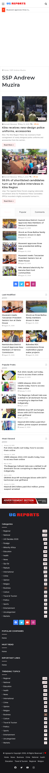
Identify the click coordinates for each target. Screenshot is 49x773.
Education (7, 551)
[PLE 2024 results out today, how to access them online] (9, 375)
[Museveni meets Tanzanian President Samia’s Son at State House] (9, 259)
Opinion (6, 580)
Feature (6, 568)
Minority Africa (9, 547)
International (8, 572)
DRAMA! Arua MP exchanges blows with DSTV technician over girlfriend (31, 412)
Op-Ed (6, 564)
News (5, 560)
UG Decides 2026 (10, 539)
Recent (7, 212)
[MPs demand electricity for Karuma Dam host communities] (9, 271)
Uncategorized (9, 612)
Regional (6, 531)
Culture (6, 592)
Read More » (9, 145)
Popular (22, 212)
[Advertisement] (24, 39)
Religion (6, 584)
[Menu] (3, 5)
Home (6, 70)
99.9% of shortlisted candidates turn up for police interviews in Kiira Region (23, 184)
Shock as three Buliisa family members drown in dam (36, 317)
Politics (6, 600)
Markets (6, 616)
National (6, 535)
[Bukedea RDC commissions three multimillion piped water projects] (36, 336)
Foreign (6, 543)
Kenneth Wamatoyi (10, 124)
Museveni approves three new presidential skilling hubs (30, 246)
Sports (6, 604)
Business (7, 588)
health (5, 555)
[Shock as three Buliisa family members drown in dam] (9, 235)
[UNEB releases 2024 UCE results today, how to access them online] (9, 386)
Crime (5, 576)
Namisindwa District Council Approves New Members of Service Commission (31, 223)
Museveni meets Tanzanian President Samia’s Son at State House (31, 258)
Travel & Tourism (10, 596)
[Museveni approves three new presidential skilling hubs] (9, 247)
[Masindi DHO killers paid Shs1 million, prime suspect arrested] (9, 425)
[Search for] (46, 5)
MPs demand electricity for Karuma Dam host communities (31, 270)
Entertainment (9, 608)
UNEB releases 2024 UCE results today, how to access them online (31, 386)
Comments (40, 212)
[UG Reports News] (16, 4)
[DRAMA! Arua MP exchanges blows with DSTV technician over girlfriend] (9, 413)
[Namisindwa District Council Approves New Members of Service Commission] (9, 223)
